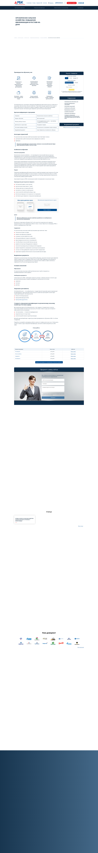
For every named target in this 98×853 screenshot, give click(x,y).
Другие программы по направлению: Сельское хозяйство (49, 362)
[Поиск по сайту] (65, 3)
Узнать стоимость (47, 209)
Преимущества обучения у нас (71, 101)
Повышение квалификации (39, 7)
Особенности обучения (70, 108)
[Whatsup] (83, 3)
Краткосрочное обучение (20, 7)
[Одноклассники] (80, 3)
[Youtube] (81, 3)
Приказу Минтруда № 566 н (22, 299)
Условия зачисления (69, 111)
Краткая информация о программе (70, 104)
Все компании (81, 647)
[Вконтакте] (79, 3)
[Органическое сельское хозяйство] (71, 127)
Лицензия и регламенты (70, 113)
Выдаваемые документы (70, 109)
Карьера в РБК (39, 2)
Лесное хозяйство (18, 353)
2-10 (71, 78)
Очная (76, 82)
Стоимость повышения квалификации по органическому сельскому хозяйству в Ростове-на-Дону (72, 116)
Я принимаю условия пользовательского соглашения (71, 91)
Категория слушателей (70, 106)
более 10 (75, 78)
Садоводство (17, 356)
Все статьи (80, 526)
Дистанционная (69, 82)
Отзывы (34, 2)
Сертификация (80, 7)
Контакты (45, 2)
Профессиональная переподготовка (61, 7)
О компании (29, 2)
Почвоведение (17, 358)
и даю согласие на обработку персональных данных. (72, 91)
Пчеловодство (17, 351)
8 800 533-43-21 (59, 2)
